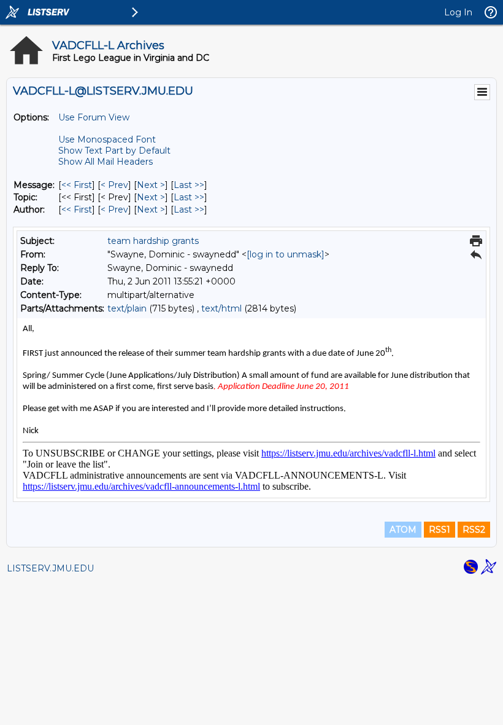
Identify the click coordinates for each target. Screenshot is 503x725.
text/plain (127, 308)
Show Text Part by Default (114, 150)
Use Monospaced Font (107, 139)
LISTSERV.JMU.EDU (50, 568)
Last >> (189, 184)
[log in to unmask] (285, 254)
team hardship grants (153, 240)
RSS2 (474, 529)
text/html (221, 308)
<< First (76, 184)
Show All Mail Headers (105, 161)
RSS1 (439, 529)
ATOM (403, 529)
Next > (151, 184)
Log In (458, 12)
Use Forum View (93, 117)
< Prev (114, 184)
